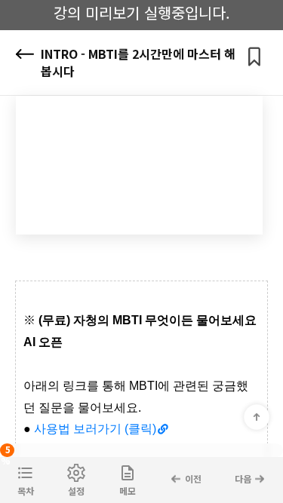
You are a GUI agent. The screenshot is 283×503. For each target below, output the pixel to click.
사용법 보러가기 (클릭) (95, 428)
